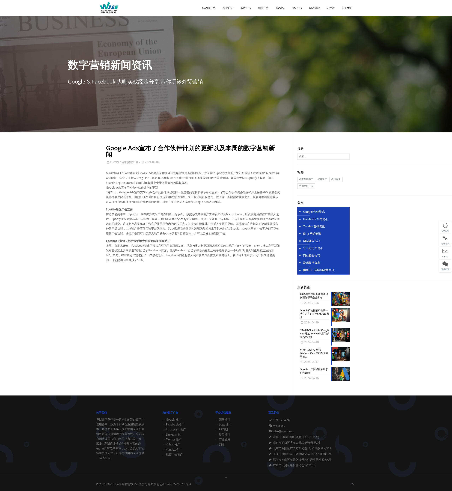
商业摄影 (224, 439)
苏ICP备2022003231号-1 (175, 484)
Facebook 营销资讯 (315, 219)
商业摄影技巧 (311, 255)
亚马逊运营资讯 (313, 248)
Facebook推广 (175, 424)
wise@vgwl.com (283, 431)
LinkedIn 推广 (174, 434)
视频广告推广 (174, 454)
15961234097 (281, 420)
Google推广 (173, 419)
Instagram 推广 (176, 429)
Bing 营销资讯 (312, 234)
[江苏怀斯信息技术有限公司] (109, 8)
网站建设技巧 (311, 241)
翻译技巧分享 (311, 263)
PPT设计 (224, 429)
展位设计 (224, 434)
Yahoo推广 (173, 444)
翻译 (222, 444)
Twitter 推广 (174, 439)
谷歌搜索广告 (129, 162)
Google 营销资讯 (314, 212)
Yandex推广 (173, 449)
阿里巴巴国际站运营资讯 (318, 270)
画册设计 (224, 419)
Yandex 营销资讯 (314, 226)
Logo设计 (225, 424)
